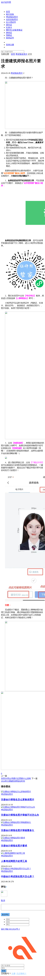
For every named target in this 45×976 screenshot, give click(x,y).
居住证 (9, 25)
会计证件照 (6, 2)
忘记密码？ (21, 974)
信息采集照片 (12, 19)
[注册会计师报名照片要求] (13, 838)
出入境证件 (11, 22)
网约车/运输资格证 (14, 30)
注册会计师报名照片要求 (14, 845)
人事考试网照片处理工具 (14, 861)
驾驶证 (9, 35)
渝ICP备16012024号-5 (10, 929)
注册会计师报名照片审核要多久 (17, 830)
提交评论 (5, 914)
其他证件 (10, 38)
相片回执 (10, 14)
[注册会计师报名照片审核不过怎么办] (18, 807)
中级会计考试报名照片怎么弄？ (17, 876)
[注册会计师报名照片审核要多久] (16, 822)
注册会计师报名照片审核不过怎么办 (20, 815)
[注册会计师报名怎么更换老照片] (16, 791)
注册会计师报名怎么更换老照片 (17, 799)
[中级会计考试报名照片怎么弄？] (16, 869)
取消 (3, 900)
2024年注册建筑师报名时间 (13, 781)
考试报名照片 (12, 17)
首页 (8, 12)
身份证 (9, 33)
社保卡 (9, 27)
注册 (14, 974)
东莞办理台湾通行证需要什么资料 (16, 778)
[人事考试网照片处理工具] (13, 853)
